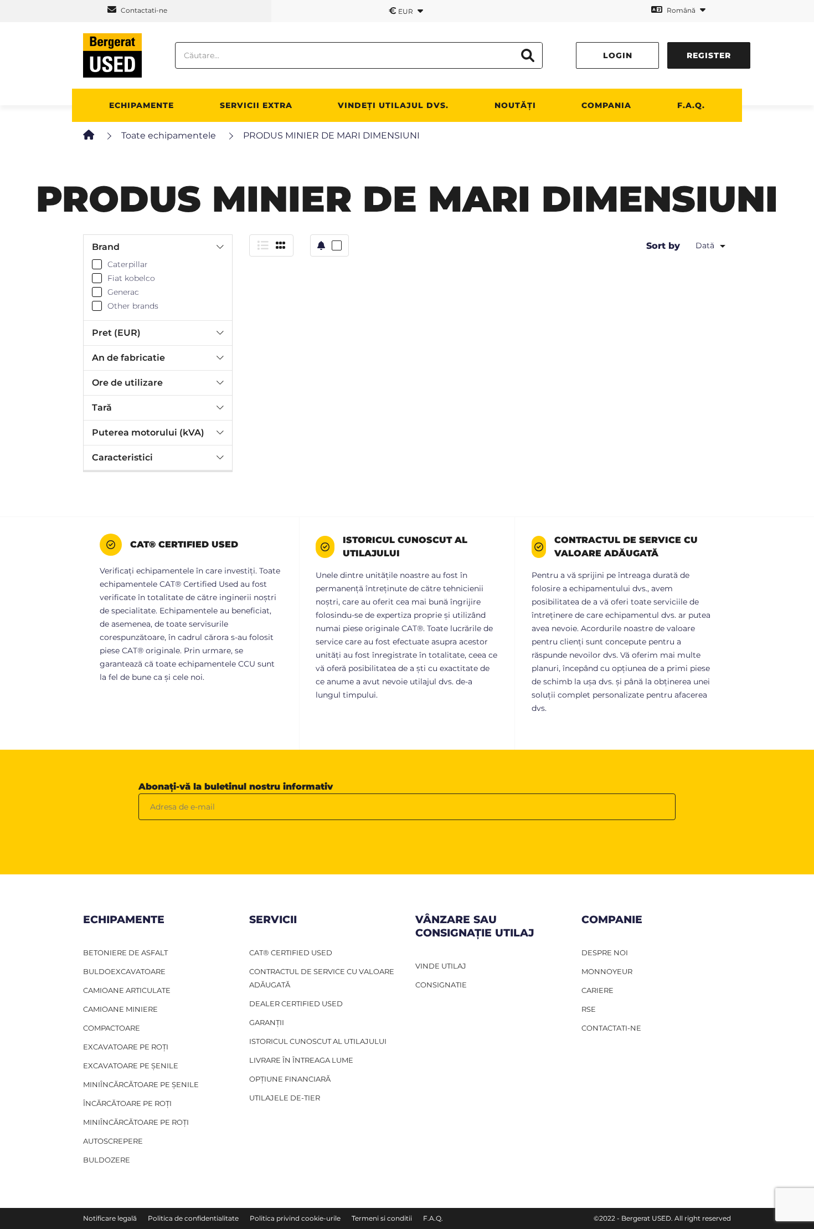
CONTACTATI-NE (611, 1027)
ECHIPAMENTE (141, 105)
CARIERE (597, 990)
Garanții (266, 1022)
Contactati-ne (143, 10)
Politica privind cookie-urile (295, 1218)
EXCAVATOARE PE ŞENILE (130, 1065)
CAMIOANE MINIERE (120, 1009)
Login (617, 55)
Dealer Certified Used (296, 1003)
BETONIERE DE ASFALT (125, 952)
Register (709, 55)
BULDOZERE (106, 1159)
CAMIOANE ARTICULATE (127, 990)
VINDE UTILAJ (440, 965)
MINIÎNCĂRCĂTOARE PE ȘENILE (141, 1084)
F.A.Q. (691, 105)
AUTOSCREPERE (113, 1140)
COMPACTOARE (111, 1027)
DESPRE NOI (604, 952)
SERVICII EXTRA (256, 105)
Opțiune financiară (290, 1078)
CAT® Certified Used (290, 952)
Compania (606, 105)
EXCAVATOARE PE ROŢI (125, 1046)
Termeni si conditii (382, 1218)
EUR (402, 10)
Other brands (132, 306)
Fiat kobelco (131, 278)
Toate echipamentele (168, 135)
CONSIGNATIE (441, 984)
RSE (588, 1009)
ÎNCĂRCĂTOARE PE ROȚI (127, 1103)
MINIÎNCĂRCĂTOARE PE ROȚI (136, 1122)
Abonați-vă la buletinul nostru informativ (235, 786)
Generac (123, 292)
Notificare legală (110, 1218)
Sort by (663, 245)
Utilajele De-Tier (284, 1097)
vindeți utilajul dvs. (393, 105)
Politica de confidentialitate (193, 1218)
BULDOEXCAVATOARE (124, 971)
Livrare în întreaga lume (301, 1060)
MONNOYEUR (606, 971)
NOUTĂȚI (515, 105)
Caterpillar (127, 264)
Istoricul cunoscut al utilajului (318, 1041)
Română (681, 10)
